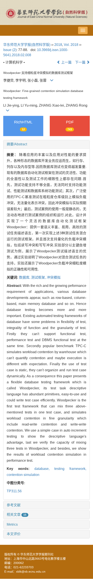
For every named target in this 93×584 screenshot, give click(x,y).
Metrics (12, 524)
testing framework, (70, 469)
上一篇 (66, 62)
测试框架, (39, 277)
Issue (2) (9, 50)
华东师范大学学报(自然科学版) (26, 45)
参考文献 (14, 505)
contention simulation (23, 475)
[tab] (46, 144)
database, (44, 469)
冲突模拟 (54, 277)
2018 (58, 45)
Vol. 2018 (71, 45)
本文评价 (14, 534)
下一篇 (80, 62)
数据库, (25, 277)
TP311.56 (14, 491)
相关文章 (16, 514)
